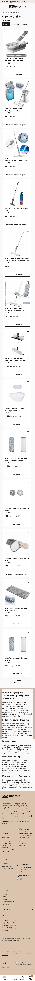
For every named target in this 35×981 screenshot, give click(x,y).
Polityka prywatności (8, 923)
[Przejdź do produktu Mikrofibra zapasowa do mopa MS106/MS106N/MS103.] (17, 443)
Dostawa (4, 899)
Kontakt (4, 913)
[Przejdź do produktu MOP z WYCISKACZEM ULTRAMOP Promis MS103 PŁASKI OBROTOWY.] (17, 293)
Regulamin (5, 930)
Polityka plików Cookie (9, 925)
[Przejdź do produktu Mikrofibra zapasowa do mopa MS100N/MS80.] (17, 593)
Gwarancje (5, 896)
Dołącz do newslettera (6, 946)
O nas (4, 918)
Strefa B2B (5, 1)
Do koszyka (17, 74)
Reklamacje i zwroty (8, 901)
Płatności (4, 894)
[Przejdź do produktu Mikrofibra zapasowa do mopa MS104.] (17, 643)
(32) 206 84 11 (29, 1)
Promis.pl (4, 12)
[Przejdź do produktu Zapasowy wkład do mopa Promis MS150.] (17, 493)
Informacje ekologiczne (9, 920)
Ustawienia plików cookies (10, 928)
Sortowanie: (16, 24)
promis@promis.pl (17, 1)
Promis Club (5, 904)
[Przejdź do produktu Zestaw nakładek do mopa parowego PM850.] (17, 393)
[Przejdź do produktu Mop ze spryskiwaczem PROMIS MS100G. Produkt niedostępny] (17, 194)
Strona (14, 682)
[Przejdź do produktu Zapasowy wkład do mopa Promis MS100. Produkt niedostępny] (17, 543)
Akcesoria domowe (16, 12)
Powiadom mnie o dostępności (16, 125)
